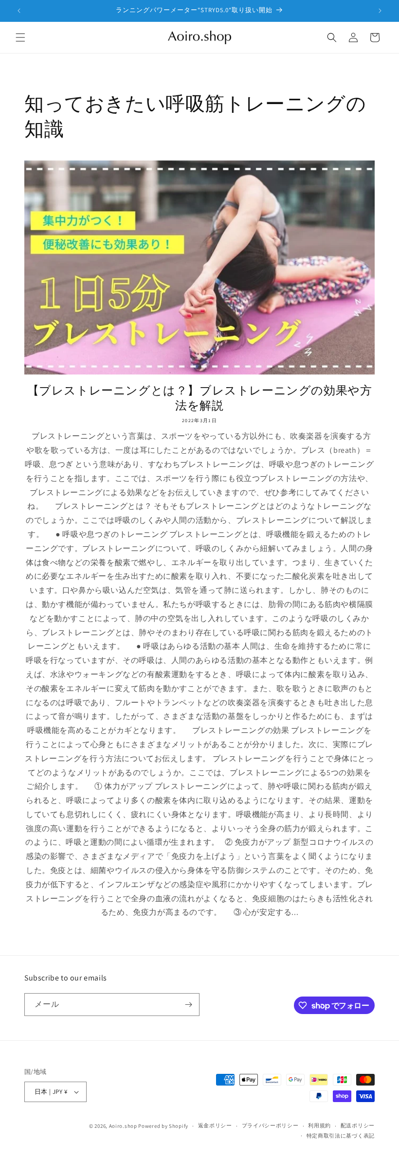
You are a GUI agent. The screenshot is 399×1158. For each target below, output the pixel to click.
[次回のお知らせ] (380, 10)
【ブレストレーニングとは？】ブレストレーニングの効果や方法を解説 (199, 398)
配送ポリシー (358, 1125)
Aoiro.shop (123, 1125)
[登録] (188, 1004)
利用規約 (319, 1125)
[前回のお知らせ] (19, 10)
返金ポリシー (215, 1125)
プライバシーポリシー (270, 1125)
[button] (20, 37)
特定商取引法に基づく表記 (341, 1135)
